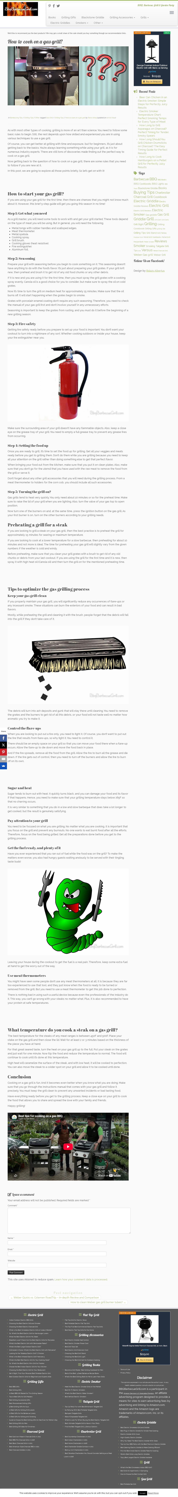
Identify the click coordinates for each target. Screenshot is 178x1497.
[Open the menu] (172, 13)
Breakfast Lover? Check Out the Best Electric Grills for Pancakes (32, 1340)
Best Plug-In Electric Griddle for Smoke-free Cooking (139, 1431)
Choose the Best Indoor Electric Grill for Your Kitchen (28, 1367)
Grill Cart (158, 220)
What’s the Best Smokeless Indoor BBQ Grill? (136, 1467)
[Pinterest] (3, 751)
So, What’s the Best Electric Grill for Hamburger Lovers (28, 1333)
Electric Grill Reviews (142, 210)
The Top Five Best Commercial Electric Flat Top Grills (84, 1327)
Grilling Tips (29, 118)
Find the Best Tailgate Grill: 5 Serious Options (81, 1427)
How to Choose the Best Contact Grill (133, 1474)
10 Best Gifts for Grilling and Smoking (22, 1417)
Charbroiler (162, 192)
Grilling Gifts (68, 17)
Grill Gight (139, 224)
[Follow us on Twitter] (59, 6)
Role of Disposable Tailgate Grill (76, 1417)
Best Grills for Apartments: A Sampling (134, 1471)
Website (11, 1261)
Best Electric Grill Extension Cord (76, 1350)
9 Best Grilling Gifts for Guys (19, 1407)
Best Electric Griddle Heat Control (77, 1340)
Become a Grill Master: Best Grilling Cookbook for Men (84, 1370)
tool (139, 250)
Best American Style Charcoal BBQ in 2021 (24, 1447)
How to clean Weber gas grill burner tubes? (98, 1302)
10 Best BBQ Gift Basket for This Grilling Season (26, 1393)
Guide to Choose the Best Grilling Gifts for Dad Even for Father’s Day (33, 1420)
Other (97, 22)
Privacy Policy (125, 1373)
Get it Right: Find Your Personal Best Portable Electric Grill (29, 1373)
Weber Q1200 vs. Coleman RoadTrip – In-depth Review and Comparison (54, 1297)
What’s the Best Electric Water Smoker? (79, 1393)
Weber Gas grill (143, 254)
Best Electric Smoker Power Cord (76, 1343)
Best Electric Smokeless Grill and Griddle (134, 1427)
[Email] (3, 758)
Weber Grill (160, 254)
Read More (153, 1493)
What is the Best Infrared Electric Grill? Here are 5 (26, 1357)
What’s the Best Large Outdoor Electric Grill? (25, 1347)
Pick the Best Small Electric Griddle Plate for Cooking (139, 1451)
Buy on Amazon (153, 81)
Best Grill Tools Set (71, 1347)
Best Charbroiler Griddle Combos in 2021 (79, 1447)
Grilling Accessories (122, 17)
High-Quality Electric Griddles (131, 1437)
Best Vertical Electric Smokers (75, 1397)
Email (11, 1249)
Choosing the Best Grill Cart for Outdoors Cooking (82, 1360)
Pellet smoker (149, 242)
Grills (144, 17)
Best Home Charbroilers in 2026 (76, 1443)
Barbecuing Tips (16, 118)
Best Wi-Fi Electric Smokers (75, 1390)
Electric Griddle (146, 201)
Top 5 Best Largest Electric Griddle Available (136, 1457)
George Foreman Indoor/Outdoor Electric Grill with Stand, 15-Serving (152, 66)
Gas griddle (151, 215)
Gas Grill (49, 118)
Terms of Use (125, 1369)
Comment (13, 1205)
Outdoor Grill (138, 237)
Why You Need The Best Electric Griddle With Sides (139, 1441)
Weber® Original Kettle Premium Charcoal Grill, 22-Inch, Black (144, 1346)
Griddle (140, 219)
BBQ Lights (158, 183)
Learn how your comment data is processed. (81, 1279)
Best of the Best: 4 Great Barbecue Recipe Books (82, 1373)
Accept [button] (142, 1493)
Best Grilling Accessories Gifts (19, 1400)
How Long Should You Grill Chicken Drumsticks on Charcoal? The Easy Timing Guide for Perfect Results (152, 146)
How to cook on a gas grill (75, 118)
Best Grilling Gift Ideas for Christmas (22, 1427)
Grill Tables (161, 233)
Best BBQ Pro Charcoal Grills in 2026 (22, 1440)
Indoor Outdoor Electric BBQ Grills (21, 1320)
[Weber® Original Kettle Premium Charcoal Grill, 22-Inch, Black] (144, 1329)
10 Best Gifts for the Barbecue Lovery (22, 1413)
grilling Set (161, 229)
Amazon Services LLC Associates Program (139, 1393)
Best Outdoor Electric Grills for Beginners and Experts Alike (30, 1377)
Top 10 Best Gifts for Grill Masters (20, 1397)
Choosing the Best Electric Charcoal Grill (23, 1327)
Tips (136, 250)
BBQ (153, 179)
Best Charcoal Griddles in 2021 (20, 1450)
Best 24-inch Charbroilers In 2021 (76, 1450)
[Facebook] (3, 738)
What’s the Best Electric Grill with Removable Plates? (28, 1343)
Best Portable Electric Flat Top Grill (77, 1323)
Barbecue (141, 179)
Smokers (81, 22)
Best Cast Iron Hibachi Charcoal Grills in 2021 (25, 1437)
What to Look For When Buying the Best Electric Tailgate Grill (87, 1420)
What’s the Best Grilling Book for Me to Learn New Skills (85, 1377)
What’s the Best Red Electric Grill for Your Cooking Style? (29, 1360)
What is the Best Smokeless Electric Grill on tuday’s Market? (30, 1330)
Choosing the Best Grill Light (75, 1357)
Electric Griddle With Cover (130, 1434)
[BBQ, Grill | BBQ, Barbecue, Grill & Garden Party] (20, 9)
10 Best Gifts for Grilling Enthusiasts (21, 1410)
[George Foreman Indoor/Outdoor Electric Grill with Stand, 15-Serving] (152, 49)
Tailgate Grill (162, 246)
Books (52, 17)
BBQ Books (162, 180)
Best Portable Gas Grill (128, 1484)
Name (11, 1238)
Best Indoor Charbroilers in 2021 (76, 1440)
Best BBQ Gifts (14, 1387)
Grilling (150, 224)
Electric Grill (159, 205)
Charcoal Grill (143, 197)
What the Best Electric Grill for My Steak (23, 1337)
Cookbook (160, 197)
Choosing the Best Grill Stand (75, 1353)
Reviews (161, 241)
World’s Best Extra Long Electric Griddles (135, 1454)
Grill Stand (151, 233)
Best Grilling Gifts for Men (18, 1423)
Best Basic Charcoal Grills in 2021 (20, 1443)
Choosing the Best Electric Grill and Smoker (24, 1323)
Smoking (150, 246)
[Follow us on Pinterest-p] (50, 6)
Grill (150, 218)
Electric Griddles (60, 22)
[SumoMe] (3, 765)
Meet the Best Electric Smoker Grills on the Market (83, 1387)
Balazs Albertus (155, 270)
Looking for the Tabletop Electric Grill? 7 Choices (26, 1353)
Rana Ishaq (92, 118)
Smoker (139, 246)
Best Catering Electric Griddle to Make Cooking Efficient (140, 1447)
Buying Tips (144, 192)
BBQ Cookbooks (142, 183)
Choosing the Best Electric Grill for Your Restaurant (27, 1370)
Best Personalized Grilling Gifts (20, 1403)
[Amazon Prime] (152, 71)
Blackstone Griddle (92, 17)
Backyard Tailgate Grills (73, 1413)
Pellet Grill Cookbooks (152, 237)
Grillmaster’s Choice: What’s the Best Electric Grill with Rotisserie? (32, 1350)
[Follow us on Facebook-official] (55, 6)
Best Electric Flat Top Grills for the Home (79, 1330)
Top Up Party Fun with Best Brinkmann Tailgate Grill (83, 1407)
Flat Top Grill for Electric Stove (75, 1320)
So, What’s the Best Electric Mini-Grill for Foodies (26, 1363)
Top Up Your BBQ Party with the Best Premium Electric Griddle (142, 1444)
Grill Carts (165, 220)
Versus (147, 250)
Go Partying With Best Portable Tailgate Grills (81, 1410)
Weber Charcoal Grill (160, 250)
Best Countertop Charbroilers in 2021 (78, 1437)
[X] (3, 745)
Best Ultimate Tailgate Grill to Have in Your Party (82, 1423)
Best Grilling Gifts (15, 1390)
